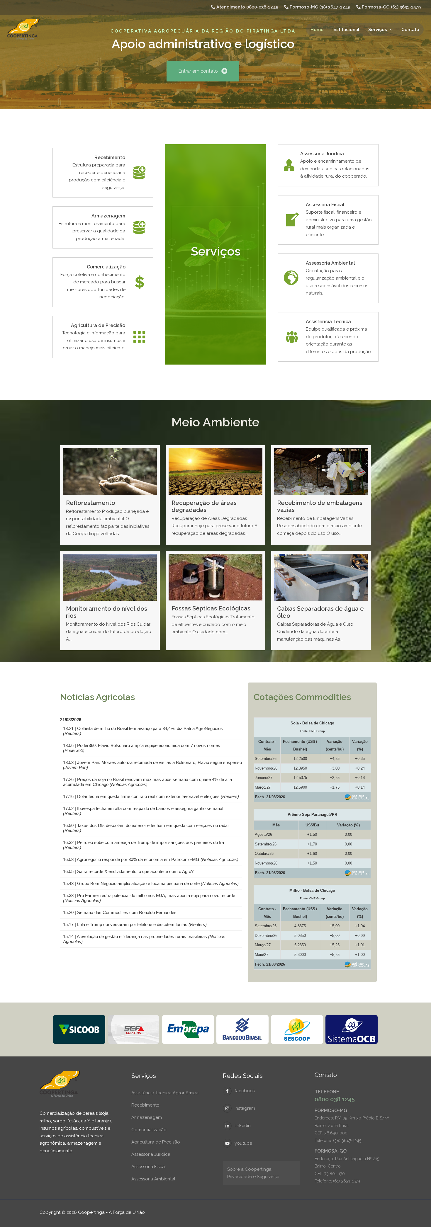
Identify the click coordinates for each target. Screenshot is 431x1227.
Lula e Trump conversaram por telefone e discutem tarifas (142, 924)
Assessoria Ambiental (153, 1179)
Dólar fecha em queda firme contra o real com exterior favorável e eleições (158, 796)
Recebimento (145, 1105)
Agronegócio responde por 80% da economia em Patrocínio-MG (157, 859)
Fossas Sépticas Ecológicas (211, 608)
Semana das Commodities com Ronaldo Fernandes (127, 912)
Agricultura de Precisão (155, 1142)
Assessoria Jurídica (150, 1154)
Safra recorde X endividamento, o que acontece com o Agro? (135, 871)
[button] (390, 29)
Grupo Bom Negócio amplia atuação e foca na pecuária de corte (158, 883)
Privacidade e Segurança (253, 1176)
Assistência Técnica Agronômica (164, 1092)
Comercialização (149, 1129)
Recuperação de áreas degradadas (204, 506)
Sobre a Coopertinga (249, 1169)
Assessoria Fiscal (148, 1166)
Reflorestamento (90, 502)
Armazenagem (146, 1117)
